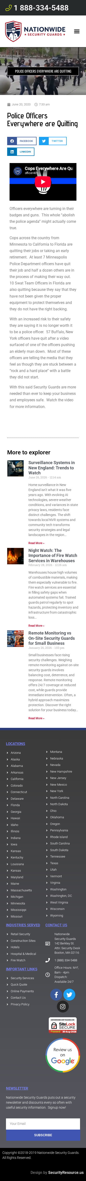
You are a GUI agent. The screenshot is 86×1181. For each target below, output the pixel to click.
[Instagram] (63, 1006)
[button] (76, 31)
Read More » (36, 543)
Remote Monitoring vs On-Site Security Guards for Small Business (51, 638)
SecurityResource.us (66, 1172)
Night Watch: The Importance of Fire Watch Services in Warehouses (52, 555)
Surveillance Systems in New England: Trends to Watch (51, 467)
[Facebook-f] (56, 995)
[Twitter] (69, 995)
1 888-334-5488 (41, 7)
